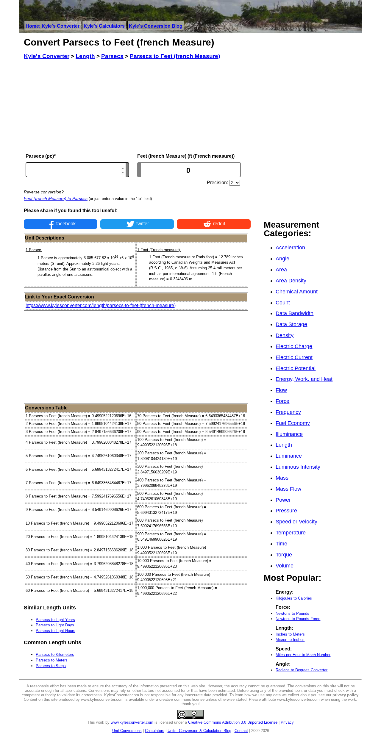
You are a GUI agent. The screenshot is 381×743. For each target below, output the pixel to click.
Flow (281, 390)
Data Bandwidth (294, 313)
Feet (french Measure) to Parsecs (56, 198)
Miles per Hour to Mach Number (303, 655)
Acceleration (290, 248)
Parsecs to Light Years (55, 619)
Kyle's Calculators (104, 26)
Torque (284, 555)
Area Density (291, 281)
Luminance (289, 456)
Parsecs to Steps (51, 666)
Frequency (288, 412)
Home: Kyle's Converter (52, 26)
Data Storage (291, 324)
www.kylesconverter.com (132, 722)
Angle (282, 259)
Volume (284, 566)
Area (281, 270)
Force (282, 401)
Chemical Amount (297, 292)
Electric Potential (296, 368)
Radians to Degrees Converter (301, 670)
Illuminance (289, 434)
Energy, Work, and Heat (304, 379)
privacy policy (345, 695)
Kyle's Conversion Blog (155, 26)
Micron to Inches (290, 639)
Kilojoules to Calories (294, 598)
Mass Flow (288, 489)
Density (284, 335)
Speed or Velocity (296, 522)
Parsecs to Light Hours (55, 630)
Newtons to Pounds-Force (298, 619)
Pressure (286, 511)
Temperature (291, 533)
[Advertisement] (137, 106)
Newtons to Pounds (292, 613)
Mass (282, 478)
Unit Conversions (127, 730)
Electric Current (294, 357)
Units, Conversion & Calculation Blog (199, 730)
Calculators (154, 730)
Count (283, 303)
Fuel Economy (293, 423)
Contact (241, 730)
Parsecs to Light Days (55, 625)
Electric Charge (294, 346)
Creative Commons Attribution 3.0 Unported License (232, 722)
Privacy (287, 722)
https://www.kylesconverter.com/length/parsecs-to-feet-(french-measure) (101, 305)
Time (281, 544)
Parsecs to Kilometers (55, 654)
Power (283, 500)
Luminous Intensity (298, 467)
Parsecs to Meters (52, 660)
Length (284, 445)
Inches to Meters (290, 634)
